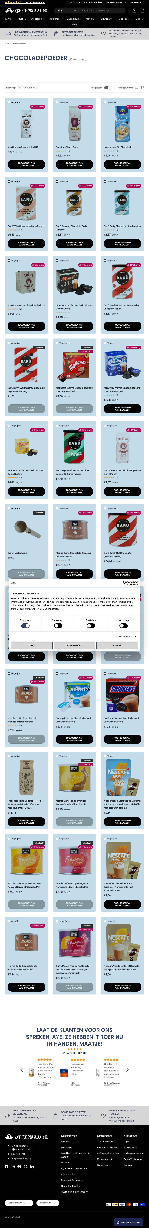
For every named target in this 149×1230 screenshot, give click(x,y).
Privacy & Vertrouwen (72, 1180)
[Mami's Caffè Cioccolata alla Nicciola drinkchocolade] (26, 695)
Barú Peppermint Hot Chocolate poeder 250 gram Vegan (72, 472)
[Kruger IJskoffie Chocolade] (122, 123)
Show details (125, 636)
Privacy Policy (68, 1174)
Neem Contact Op (70, 1186)
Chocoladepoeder (19, 44)
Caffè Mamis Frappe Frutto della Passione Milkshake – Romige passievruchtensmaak (73, 969)
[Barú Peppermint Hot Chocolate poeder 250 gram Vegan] (74, 447)
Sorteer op (10, 87)
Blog (74, 24)
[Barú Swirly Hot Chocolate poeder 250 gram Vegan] (122, 282)
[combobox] (89, 10)
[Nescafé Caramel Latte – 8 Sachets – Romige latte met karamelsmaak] (122, 860)
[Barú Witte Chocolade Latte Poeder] (26, 203)
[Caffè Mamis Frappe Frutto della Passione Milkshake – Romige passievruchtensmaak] (74, 942)
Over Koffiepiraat (106, 1141)
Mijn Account (130, 1147)
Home (7, 44)
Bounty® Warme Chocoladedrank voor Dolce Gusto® (73, 720)
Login (127, 1141)
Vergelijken (96, 87)
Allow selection (74, 645)
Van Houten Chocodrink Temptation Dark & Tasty (122, 472)
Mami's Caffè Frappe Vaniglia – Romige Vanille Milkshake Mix (72, 802)
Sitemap (128, 1165)
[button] (142, 10)
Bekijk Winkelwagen (134, 1159)
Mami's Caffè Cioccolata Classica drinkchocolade (73, 555)
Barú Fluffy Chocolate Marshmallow (122, 226)
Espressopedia (105, 1159)
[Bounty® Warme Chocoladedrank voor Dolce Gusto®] (74, 695)
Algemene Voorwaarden (74, 1168)
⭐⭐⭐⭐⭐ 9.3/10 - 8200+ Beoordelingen (25, 2)
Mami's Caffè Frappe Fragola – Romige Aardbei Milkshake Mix (72, 885)
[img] (75, 1049)
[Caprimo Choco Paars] (74, 123)
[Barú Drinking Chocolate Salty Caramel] (74, 203)
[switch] (58, 625)
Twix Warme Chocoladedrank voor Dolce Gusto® (26, 472)
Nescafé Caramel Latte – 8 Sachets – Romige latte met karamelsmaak (118, 887)
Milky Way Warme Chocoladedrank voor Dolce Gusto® (122, 390)
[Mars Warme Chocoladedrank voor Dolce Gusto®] (74, 282)
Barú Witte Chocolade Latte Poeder (26, 226)
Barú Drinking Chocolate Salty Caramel (71, 228)
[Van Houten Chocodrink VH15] (26, 123)
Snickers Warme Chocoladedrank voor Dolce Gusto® (121, 720)
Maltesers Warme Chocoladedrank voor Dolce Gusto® (74, 390)
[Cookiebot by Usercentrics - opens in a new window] (125, 583)
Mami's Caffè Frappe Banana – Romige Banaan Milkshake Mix (24, 885)
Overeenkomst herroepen (74, 1192)
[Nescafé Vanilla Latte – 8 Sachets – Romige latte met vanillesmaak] (122, 942)
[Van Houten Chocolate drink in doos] (26, 282)
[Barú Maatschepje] (26, 529)
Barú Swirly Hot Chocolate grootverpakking (117, 555)
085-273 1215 (73, 2)
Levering (65, 1141)
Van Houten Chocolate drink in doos (26, 305)
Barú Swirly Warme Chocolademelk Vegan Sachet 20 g (26, 390)
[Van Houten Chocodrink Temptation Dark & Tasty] (122, 447)
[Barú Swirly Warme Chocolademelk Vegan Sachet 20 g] (26, 364)
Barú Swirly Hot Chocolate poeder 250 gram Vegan (121, 307)
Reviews (65, 1162)
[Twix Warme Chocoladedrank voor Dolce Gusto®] (26, 447)
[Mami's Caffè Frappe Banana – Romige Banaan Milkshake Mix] (26, 860)
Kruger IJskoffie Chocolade (118, 147)
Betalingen (66, 1147)
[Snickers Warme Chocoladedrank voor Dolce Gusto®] (122, 695)
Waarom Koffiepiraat (93, 2)
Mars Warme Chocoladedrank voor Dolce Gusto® (74, 307)
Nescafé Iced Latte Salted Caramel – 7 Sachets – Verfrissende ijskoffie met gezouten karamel (122, 804)
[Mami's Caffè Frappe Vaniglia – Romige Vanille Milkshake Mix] (74, 777)
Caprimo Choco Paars (67, 147)
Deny (32, 645)
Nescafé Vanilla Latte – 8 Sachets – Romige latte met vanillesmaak (122, 968)
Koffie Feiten (103, 1165)
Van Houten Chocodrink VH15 (23, 147)
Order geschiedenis (134, 1153)
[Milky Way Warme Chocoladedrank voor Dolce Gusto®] (122, 364)
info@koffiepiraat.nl (21, 1159)
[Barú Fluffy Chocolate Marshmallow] (122, 203)
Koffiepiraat (15, 1217)
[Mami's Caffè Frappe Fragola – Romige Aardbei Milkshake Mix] (74, 860)
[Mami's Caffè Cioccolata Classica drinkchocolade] (74, 529)
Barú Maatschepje (17, 553)
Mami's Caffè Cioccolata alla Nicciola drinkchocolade (22, 720)
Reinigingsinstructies (108, 1153)
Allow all (117, 645)
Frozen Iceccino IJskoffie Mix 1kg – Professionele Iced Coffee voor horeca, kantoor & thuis (25, 804)
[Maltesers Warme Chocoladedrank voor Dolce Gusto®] (74, 364)
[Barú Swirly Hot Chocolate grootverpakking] (122, 529)
